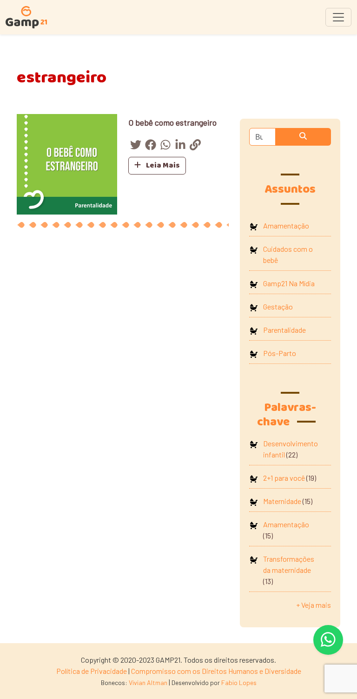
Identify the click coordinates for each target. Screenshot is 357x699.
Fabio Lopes (239, 682)
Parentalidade (284, 329)
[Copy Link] (195, 146)
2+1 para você (284, 477)
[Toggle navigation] (338, 17)
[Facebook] (150, 146)
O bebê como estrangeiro (172, 122)
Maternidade (282, 501)
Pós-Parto (279, 353)
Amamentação (286, 225)
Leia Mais (162, 165)
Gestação (278, 306)
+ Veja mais (313, 604)
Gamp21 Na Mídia (289, 283)
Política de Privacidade (91, 670)
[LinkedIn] (180, 146)
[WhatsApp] (165, 146)
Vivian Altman (148, 682)
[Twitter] (135, 146)
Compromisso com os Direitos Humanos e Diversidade (216, 670)
